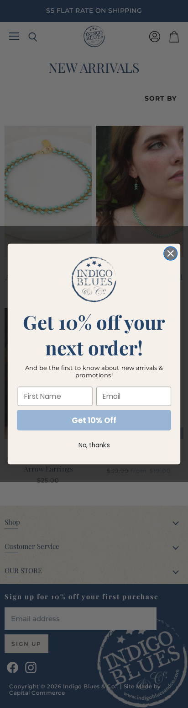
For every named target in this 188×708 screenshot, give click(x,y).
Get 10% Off (94, 420)
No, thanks (94, 445)
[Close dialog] (170, 253)
